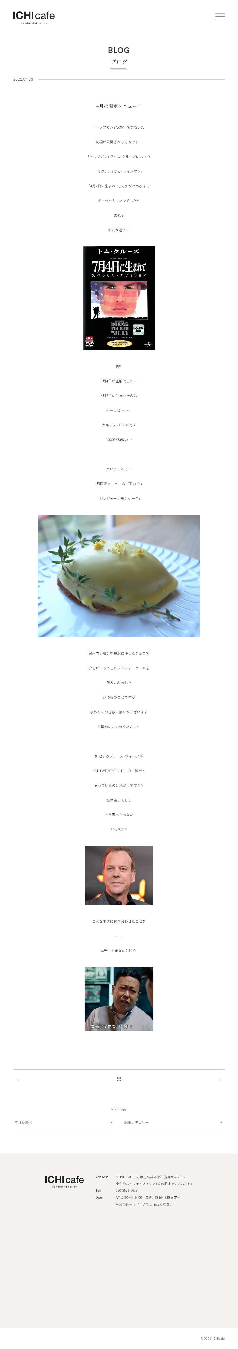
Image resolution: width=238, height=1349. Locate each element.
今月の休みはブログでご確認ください (144, 1204)
